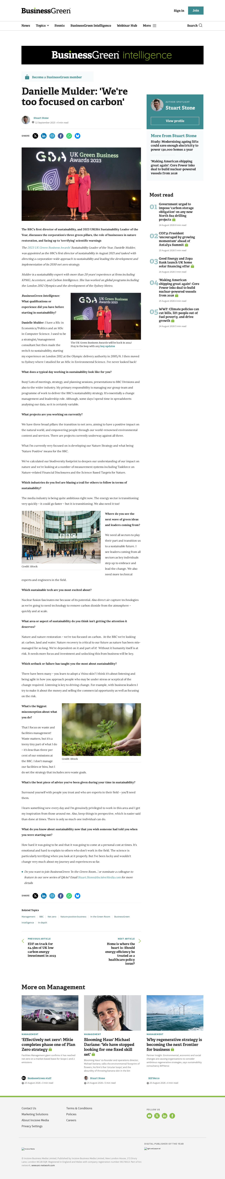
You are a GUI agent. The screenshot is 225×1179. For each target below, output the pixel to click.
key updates (107, 346)
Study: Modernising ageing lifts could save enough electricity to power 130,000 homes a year (174, 146)
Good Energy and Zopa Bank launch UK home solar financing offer (176, 262)
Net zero (52, 916)
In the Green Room (100, 916)
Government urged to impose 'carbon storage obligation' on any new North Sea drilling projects (176, 212)
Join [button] (196, 10)
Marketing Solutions (35, 1114)
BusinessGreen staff (39, 1078)
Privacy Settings (32, 1126)
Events (59, 26)
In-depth (42, 922)
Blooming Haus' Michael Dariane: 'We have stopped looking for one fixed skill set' (109, 1047)
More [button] (147, 26)
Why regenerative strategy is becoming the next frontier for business (174, 1044)
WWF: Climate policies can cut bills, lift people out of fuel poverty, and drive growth (179, 315)
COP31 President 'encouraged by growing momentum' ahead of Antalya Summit (177, 239)
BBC (41, 916)
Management (28, 916)
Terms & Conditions (79, 1108)
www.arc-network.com (43, 1165)
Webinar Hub (127, 26)
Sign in (179, 11)
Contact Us (29, 1108)
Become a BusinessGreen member (57, 77)
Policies (71, 1114)
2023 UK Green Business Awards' (48, 247)
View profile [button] (175, 121)
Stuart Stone (41, 118)
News (25, 26)
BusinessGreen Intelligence (90, 26)
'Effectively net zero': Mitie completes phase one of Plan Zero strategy (48, 1044)
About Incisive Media (35, 1120)
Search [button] (192, 26)
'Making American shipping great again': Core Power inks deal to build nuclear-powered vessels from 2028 (173, 167)
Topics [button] (41, 26)
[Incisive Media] (28, 1148)
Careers (71, 1120)
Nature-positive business (73, 916)
